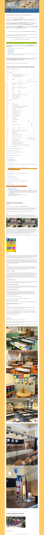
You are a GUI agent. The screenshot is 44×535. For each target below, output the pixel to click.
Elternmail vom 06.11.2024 (10, 182)
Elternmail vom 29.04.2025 (10, 162)
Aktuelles (9, 9)
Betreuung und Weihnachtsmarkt (12, 177)
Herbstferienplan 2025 (11, 51)
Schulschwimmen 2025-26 (11, 159)
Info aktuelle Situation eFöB (11, 176)
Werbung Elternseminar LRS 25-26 (12, 160)
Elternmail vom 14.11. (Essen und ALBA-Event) (12, 179)
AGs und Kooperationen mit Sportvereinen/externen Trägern (16, 54)
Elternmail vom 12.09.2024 (10, 184)
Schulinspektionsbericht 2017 (15, 37)
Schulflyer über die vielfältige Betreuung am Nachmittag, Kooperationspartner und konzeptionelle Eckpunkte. (23, 53)
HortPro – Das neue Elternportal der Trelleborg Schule (30, 43)
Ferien (10, 46)
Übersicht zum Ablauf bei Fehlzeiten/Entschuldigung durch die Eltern (17, 194)
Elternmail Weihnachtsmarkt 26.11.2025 (11, 153)
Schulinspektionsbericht (21, 35)
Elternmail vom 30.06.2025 (10, 157)
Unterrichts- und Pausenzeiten (12, 188)
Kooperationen (25, 9)
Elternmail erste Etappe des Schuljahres (11, 155)
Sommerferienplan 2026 (11, 49)
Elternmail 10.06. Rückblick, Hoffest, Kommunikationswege (14, 148)
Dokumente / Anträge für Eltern (32, 9)
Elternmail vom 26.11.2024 (10, 174)
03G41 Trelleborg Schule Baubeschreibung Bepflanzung (13, 296)
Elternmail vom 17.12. (9, 171)
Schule (12, 9)
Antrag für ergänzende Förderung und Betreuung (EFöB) (15, 48)
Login (6, 9)
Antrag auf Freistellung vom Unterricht (13, 189)
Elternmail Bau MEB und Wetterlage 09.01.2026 (12, 150)
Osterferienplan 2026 (11, 50)
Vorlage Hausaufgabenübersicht (12, 195)
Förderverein (20, 9)
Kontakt (6, 11)
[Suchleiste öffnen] (38, 12)
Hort (15, 9)
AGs (30, 301)
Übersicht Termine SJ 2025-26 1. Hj (12, 187)
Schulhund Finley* (11, 31)
